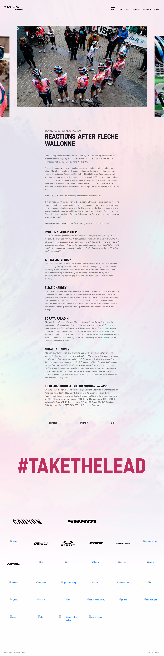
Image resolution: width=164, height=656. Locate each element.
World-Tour (59, 131)
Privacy (150, 652)
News (68, 131)
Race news (76, 131)
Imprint (157, 652)
